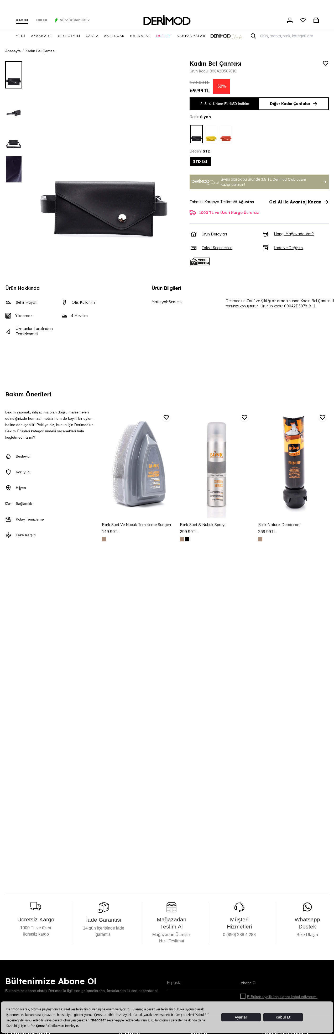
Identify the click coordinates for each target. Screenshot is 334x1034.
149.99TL (111, 531)
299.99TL (189, 531)
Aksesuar (114, 36)
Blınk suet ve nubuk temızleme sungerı (136, 524)
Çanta (92, 36)
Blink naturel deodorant (279, 524)
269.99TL (267, 531)
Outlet (163, 36)
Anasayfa (13, 51)
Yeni (21, 36)
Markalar (140, 36)
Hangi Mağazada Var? (294, 234)
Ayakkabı (41, 36)
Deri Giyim (68, 36)
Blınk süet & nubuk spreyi (202, 524)
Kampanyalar (191, 36)
